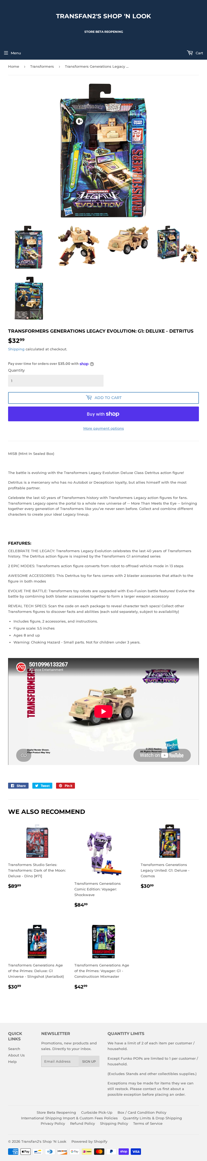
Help (12, 1061)
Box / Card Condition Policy (142, 1112)
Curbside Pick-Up (96, 1112)
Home (13, 66)
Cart (199, 53)
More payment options (103, 428)
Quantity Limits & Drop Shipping (152, 1118)
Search (14, 1049)
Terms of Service (148, 1123)
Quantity (16, 370)
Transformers (42, 66)
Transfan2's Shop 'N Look (103, 16)
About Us (16, 1055)
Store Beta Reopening (56, 1112)
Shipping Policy (114, 1123)
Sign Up (89, 1061)
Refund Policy (82, 1123)
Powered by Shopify (89, 1141)
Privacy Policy (53, 1123)
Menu (16, 53)
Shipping (16, 349)
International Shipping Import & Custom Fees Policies (69, 1118)
